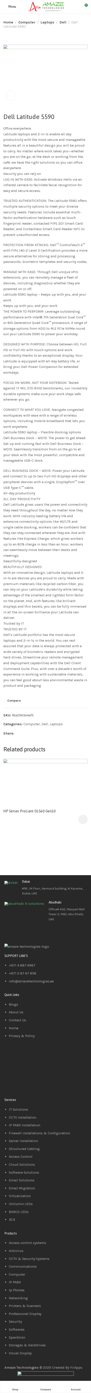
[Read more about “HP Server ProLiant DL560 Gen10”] (83, 819)
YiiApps (76, 1367)
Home (8, 22)
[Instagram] (33, 931)
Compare (14, 700)
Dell (62, 22)
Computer (26, 22)
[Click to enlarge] (11, 95)
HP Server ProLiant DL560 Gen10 (29, 811)
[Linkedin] (21, 931)
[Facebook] (9, 931)
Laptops (47, 22)
